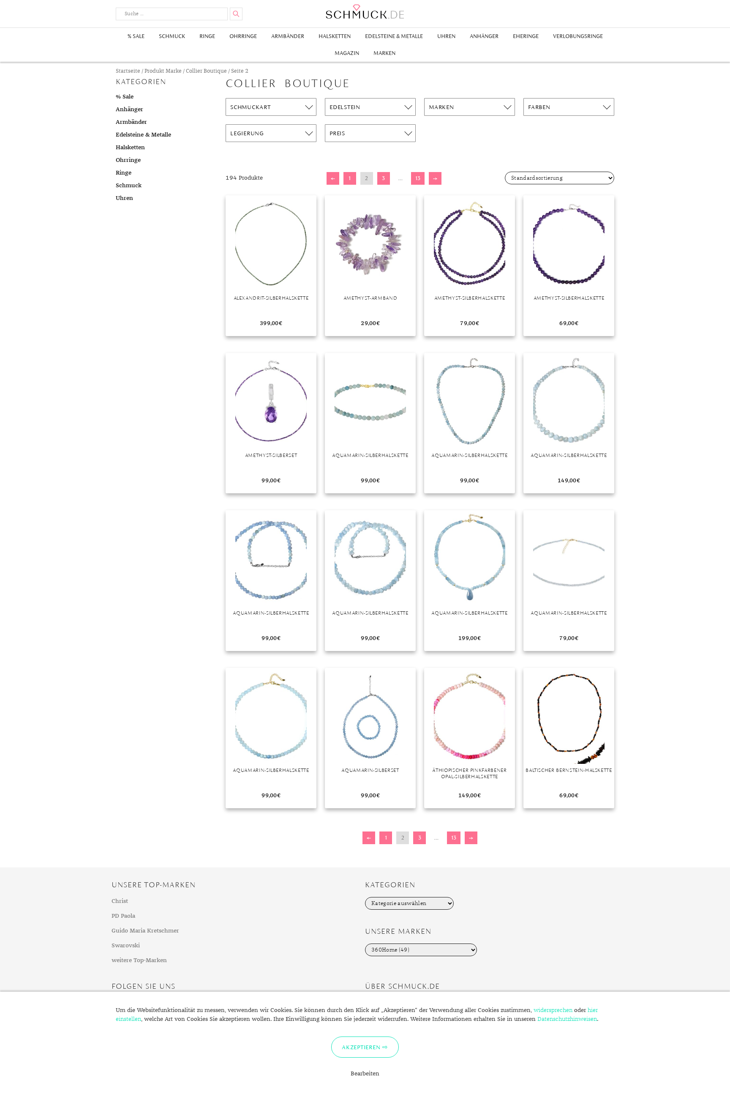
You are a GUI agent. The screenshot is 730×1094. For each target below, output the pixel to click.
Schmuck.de (365, 11)
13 (417, 178)
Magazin (347, 53)
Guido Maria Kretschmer (145, 931)
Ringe (207, 36)
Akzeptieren (361, 1047)
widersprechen (553, 1010)
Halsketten (335, 36)
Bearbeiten (365, 1074)
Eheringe (526, 36)
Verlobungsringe (578, 36)
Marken (384, 53)
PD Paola (123, 916)
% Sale (136, 36)
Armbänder (287, 36)
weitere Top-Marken (139, 960)
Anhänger (484, 36)
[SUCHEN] (236, 14)
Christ (120, 901)
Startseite (128, 71)
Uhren (446, 36)
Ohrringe (243, 36)
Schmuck (172, 36)
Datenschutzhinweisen (567, 1019)
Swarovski (126, 946)
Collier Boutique (206, 71)
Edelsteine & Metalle (394, 36)
